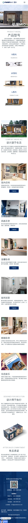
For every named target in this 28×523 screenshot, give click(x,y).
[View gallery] (14, 172)
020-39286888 (16, 496)
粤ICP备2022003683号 (14, 515)
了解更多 (14, 191)
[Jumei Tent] (9, 2)
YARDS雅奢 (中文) (17, 510)
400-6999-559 (16, 501)
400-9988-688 (16, 499)
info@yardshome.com (16, 504)
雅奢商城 (9, 510)
